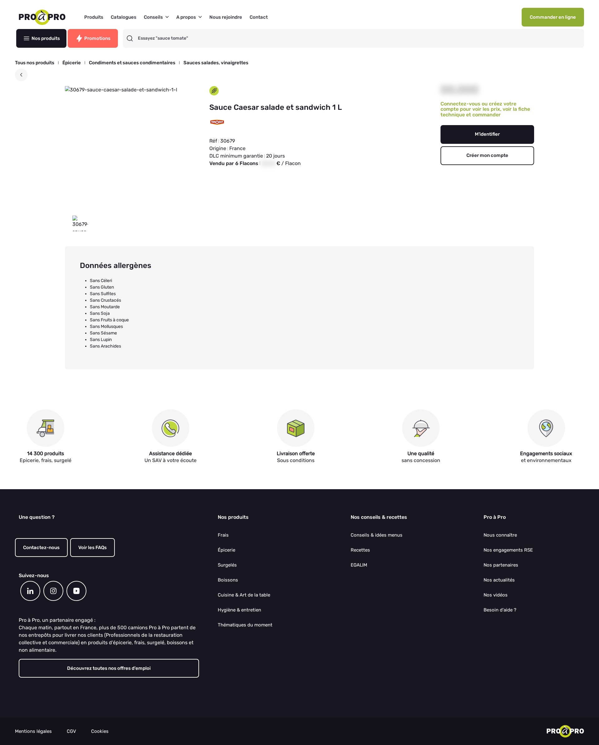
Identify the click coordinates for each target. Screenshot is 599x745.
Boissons (228, 580)
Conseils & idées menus (376, 535)
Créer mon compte (487, 155)
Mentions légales (33, 731)
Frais (223, 535)
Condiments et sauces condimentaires (132, 63)
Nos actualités (499, 580)
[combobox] (359, 38)
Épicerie (71, 63)
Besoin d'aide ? (500, 610)
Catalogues (123, 17)
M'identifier (487, 134)
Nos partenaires (501, 565)
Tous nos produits (34, 63)
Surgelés (227, 565)
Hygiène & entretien (239, 610)
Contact (259, 17)
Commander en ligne (553, 17)
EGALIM (359, 565)
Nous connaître (500, 535)
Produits (93, 17)
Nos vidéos (496, 595)
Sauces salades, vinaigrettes (215, 63)
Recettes (360, 550)
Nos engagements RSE (508, 550)
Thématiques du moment (245, 625)
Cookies (100, 731)
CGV (71, 731)
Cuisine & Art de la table (244, 595)
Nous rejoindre (225, 17)
